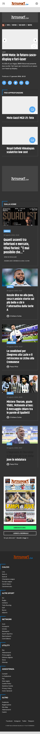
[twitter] (16, 83)
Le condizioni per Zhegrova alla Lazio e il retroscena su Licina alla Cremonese (20, 356)
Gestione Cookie (7, 686)
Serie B (4, 577)
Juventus (7, 231)
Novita (30, 25)
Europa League (7, 581)
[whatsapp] (10, 83)
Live (3, 572)
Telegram (31, 721)
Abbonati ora (20, 527)
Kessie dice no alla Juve (10, 257)
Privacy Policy (7, 688)
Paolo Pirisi (14, 367)
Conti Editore (6, 639)
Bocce (4, 610)
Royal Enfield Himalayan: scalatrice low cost (21, 150)
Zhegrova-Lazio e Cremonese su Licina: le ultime (17, 261)
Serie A (4, 574)
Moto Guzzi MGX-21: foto (20, 118)
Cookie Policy (6, 683)
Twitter (24, 721)
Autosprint (5, 626)
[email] (21, 83)
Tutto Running (6, 605)
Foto (8, 25)
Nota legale (6, 681)
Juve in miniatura (20, 456)
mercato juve (11, 343)
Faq (3, 679)
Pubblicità (5, 702)
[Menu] (3, 3)
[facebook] (4, 83)
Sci (3, 598)
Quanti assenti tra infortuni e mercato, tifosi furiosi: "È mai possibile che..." (16, 246)
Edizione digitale (7, 657)
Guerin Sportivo (7, 634)
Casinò (4, 712)
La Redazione (6, 676)
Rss (3, 650)
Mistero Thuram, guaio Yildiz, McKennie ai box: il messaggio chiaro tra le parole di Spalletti (20, 407)
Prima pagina (6, 655)
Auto (3, 624)
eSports (4, 612)
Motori (14, 25)
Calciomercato (7, 586)
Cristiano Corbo (16, 316)
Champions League (8, 579)
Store (4, 660)
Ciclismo (5, 603)
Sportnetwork (6, 636)
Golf (3, 608)
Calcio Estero (6, 584)
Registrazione (6, 705)
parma (9, 444)
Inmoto (4, 629)
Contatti (4, 674)
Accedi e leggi (21, 538)
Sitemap (4, 662)
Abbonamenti (6, 652)
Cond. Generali (7, 691)
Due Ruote (22, 25)
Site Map (5, 707)
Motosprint (5, 631)
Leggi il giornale (20, 533)
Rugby (4, 600)
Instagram (17, 721)
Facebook (9, 721)
